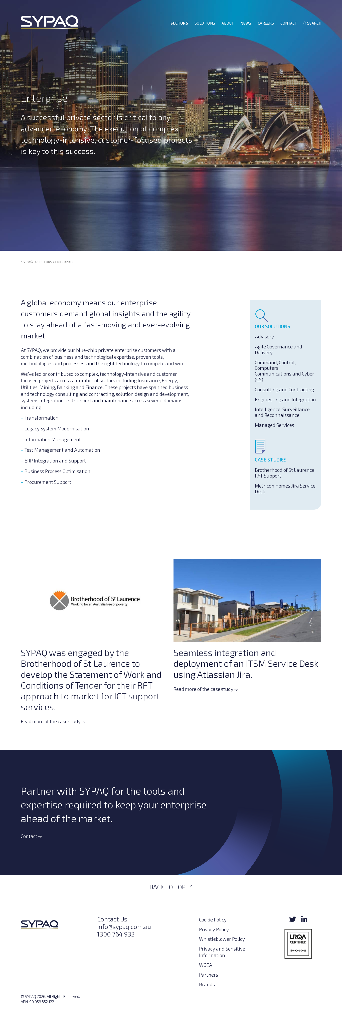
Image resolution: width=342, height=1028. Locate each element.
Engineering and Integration (285, 399)
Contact (288, 23)
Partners (208, 974)
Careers (266, 23)
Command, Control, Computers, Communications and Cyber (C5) (284, 370)
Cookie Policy (213, 919)
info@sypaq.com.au (124, 926)
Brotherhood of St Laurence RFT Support (284, 473)
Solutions (205, 23)
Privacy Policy (214, 929)
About (228, 23)
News (245, 23)
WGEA (205, 965)
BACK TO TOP (168, 887)
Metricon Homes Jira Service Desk (285, 488)
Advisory (264, 336)
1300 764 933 (116, 934)
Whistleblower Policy (222, 939)
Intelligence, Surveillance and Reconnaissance (282, 412)
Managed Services (274, 425)
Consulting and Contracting (284, 389)
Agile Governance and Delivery (278, 349)
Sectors (179, 23)
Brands (207, 984)
